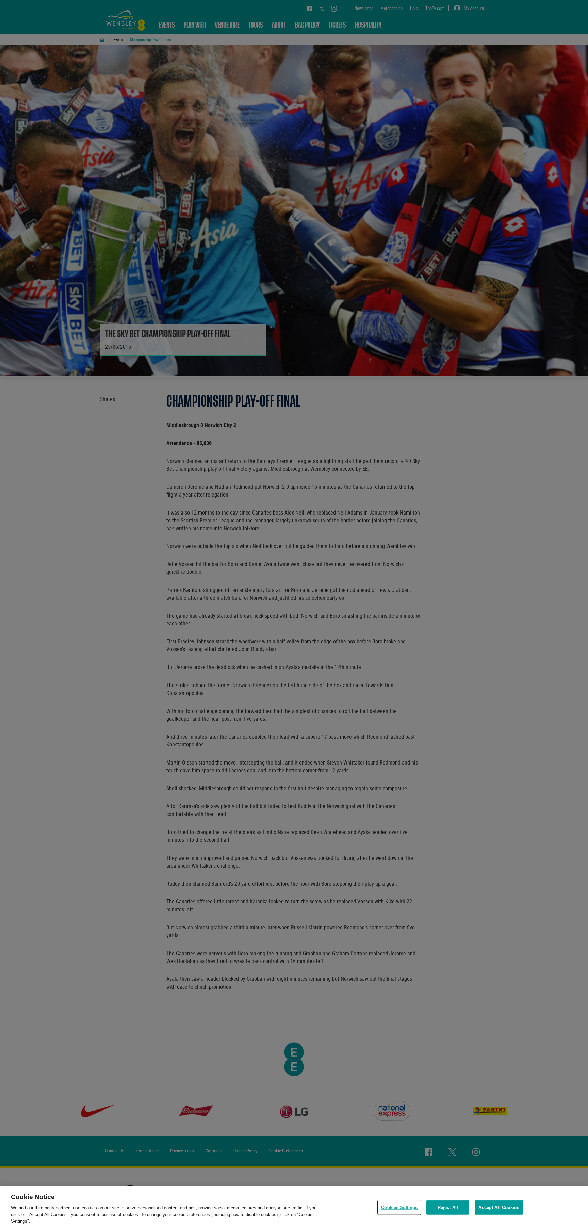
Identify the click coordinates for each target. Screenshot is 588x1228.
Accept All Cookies (498, 1207)
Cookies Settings (399, 1207)
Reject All (448, 1207)
